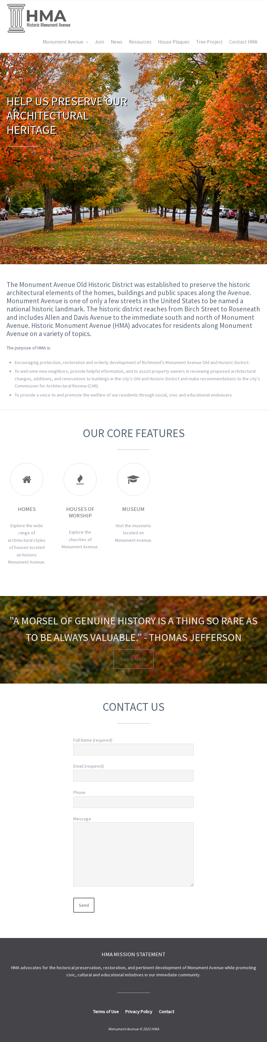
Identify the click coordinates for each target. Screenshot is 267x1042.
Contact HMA (243, 42)
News (116, 42)
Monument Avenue (63, 42)
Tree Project (209, 42)
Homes (27, 509)
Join (99, 42)
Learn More (133, 658)
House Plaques (174, 42)
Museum (133, 509)
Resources (140, 42)
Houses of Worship (80, 512)
